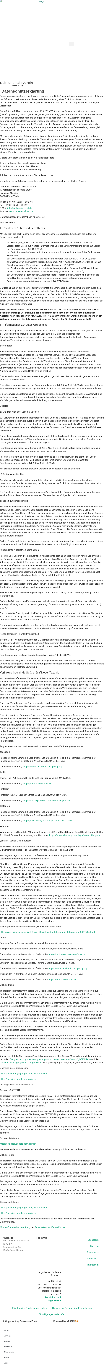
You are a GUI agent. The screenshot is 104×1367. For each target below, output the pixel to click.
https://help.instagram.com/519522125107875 (47, 820)
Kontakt (7, 1357)
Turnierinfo (8, 1347)
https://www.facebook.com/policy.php (42, 766)
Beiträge (7, 1336)
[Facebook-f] (39, 1242)
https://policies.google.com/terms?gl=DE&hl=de (66, 1059)
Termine (7, 1341)
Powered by (66, 1321)
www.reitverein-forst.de (21, 211)
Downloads (93, 1252)
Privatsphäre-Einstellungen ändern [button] (29, 1308)
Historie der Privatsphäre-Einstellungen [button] (72, 1308)
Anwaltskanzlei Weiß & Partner (50, 1227)
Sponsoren (93, 1239)
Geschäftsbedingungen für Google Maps (20, 1062)
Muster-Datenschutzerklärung (15, 1227)
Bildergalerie (9, 1352)
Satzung (94, 1246)
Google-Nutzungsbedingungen (25, 1059)
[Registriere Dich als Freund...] (64, 1274)
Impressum (93, 1264)
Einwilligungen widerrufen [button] (52, 1314)
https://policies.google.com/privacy (66, 954)
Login (6, 1363)
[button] (71, 44)
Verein (6, 1330)
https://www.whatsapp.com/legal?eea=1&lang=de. (75, 835)
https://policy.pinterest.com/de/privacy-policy (46, 800)
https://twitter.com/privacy (37, 783)
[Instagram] (47, 1242)
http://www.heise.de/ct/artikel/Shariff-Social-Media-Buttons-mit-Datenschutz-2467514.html (47, 932)
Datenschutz (92, 1258)
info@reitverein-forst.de (19, 208)
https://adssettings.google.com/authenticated (24, 1073)
